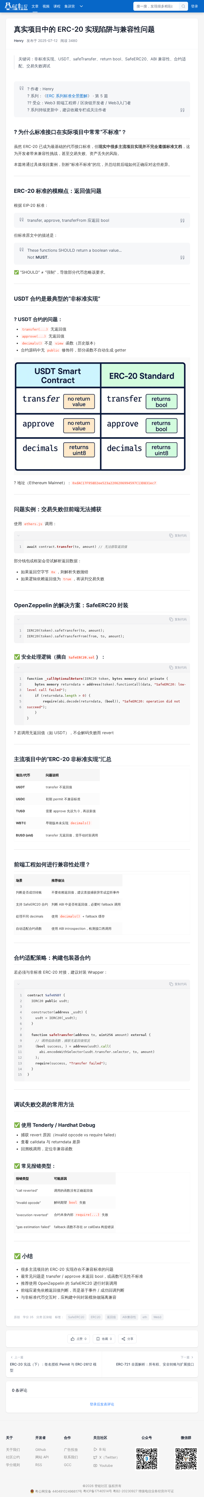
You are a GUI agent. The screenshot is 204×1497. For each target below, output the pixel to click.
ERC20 (96, 1317)
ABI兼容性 (129, 1317)
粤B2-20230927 (125, 1491)
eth (145, 1317)
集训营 (69, 6)
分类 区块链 (44, 1317)
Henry (19, 40)
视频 (46, 6)
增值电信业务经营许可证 (156, 1491)
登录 (194, 6)
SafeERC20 (76, 1317)
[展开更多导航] (81, 6)
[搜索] (183, 6)
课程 (56, 6)
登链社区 (101, 1486)
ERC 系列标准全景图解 (67, 95)
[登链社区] (16, 6)
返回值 (111, 1317)
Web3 (157, 1317)
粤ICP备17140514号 (97, 1491)
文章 (35, 6)
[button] (102, 535)
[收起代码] (18, 535)
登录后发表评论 (102, 1404)
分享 (130, 1339)
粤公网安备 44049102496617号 (58, 1491)
